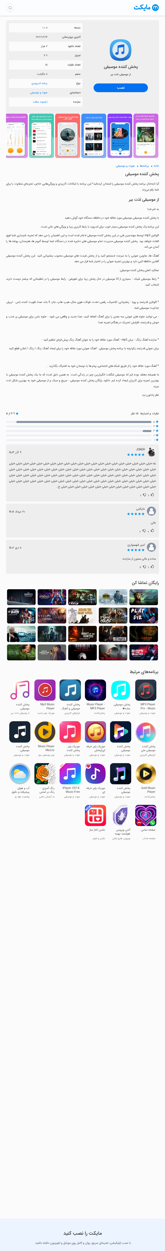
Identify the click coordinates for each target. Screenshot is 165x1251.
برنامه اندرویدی (39, 83)
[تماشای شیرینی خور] (143, 598)
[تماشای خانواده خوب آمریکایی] (52, 653)
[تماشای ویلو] (52, 617)
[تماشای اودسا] (52, 598)
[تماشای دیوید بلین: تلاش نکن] (21, 653)
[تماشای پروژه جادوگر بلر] (82, 653)
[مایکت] (146, 11)
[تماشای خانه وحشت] (113, 617)
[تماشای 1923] (113, 598)
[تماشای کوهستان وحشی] (82, 617)
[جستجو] (10, 8)
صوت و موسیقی (38, 92)
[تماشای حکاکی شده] (143, 635)
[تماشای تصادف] (82, 598)
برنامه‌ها (144, 166)
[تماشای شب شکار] (82, 635)
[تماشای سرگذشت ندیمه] (113, 653)
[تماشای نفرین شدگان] (21, 598)
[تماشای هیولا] (113, 635)
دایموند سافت (40, 102)
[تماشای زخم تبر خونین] (143, 653)
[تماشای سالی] (21, 635)
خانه (156, 166)
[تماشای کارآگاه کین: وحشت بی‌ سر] (52, 635)
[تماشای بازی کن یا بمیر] (143, 617)
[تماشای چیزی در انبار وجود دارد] (21, 617)
